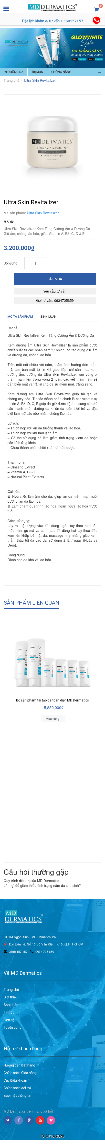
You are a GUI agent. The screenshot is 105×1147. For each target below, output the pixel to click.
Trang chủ (11, 990)
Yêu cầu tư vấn (54, 291)
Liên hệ (9, 1020)
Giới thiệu (11, 997)
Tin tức (9, 1012)
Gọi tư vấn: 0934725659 (55, 300)
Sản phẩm (12, 1005)
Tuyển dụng (12, 1027)
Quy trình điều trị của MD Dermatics (31, 880)
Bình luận (48, 316)
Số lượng (10, 263)
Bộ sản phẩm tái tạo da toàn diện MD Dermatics (52, 700)
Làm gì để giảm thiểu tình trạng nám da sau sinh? (42, 885)
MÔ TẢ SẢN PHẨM (20, 316)
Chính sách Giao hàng (20, 1073)
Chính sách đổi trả (17, 1088)
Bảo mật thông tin (17, 1095)
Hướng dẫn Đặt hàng (19, 1065)
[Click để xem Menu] (99, 72)
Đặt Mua (54, 279)
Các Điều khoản (15, 1080)
